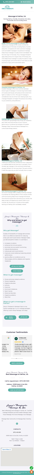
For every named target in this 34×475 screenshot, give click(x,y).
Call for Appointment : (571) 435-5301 (17, 381)
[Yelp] (17, 424)
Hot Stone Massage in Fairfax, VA (14, 191)
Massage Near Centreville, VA (10, 419)
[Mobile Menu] (31, 7)
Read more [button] (8, 354)
